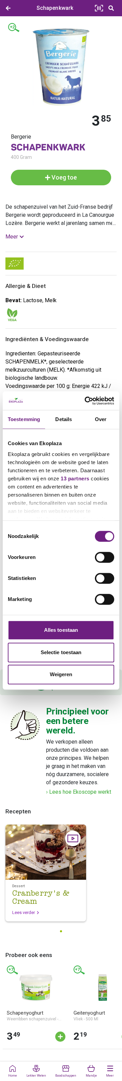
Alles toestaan (61, 630)
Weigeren (61, 674)
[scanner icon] (99, 8)
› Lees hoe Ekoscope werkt (78, 792)
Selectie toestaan (61, 652)
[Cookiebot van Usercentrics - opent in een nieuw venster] (86, 400)
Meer (11, 236)
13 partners (75, 478)
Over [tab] (100, 419)
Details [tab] (63, 419)
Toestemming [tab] (24, 419)
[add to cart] (60, 1037)
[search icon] (111, 8)
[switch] (104, 557)
